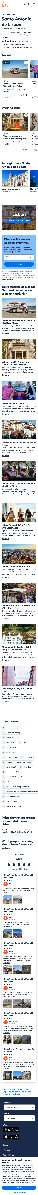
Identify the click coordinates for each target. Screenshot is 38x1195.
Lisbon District (23, 1089)
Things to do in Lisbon (10, 1092)
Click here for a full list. (24, 832)
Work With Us (8, 1155)
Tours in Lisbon (26, 1092)
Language (7, 1102)
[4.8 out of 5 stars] (8, 41)
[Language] (29, 4)
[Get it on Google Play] (11, 1130)
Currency (7, 1113)
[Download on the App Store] (11, 1137)
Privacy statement (7, 280)
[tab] (14, 721)
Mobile (5, 1125)
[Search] (24, 4)
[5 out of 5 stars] (19, 880)
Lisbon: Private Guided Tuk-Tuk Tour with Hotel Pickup (18, 876)
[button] (15, 80)
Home (4, 1089)
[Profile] (34, 4)
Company (7, 1150)
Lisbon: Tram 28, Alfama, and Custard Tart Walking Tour (19, 1050)
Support (6, 1145)
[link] (15, 80)
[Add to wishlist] (26, 63)
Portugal (12, 1089)
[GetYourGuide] (5, 4)
